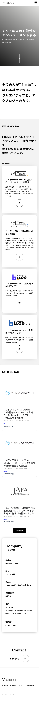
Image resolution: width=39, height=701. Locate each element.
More (5, 424)
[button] (36, 3)
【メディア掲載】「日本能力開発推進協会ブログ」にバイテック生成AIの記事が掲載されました (19, 510)
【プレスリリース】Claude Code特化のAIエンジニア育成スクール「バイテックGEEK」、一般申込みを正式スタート (19, 414)
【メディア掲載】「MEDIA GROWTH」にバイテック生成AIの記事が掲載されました (19, 463)
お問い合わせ (29, 686)
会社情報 (13, 686)
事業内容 (5, 686)
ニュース (20, 686)
